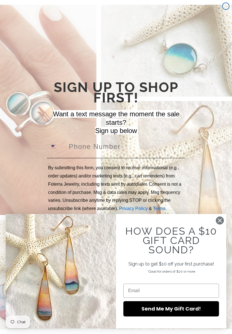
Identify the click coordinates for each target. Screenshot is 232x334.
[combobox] (57, 146)
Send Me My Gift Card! (171, 308)
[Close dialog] (225, 6)
